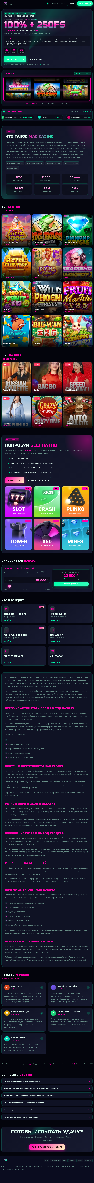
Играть (38, 1176)
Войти (71, 3)
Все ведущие (8, 359)
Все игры (6, 211)
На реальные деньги (38, 480)
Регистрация (85, 3)
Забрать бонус (13, 59)
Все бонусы (36, 59)
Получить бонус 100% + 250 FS (47, 1147)
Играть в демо (14, 480)
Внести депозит (71, 584)
